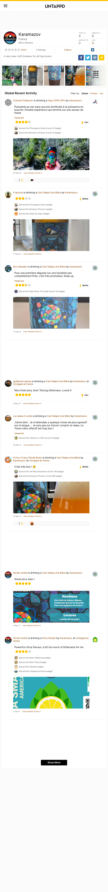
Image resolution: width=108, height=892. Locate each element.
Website (101, 57)
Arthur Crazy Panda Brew (27, 457)
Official (92, 49)
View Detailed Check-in (33, 173)
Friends (93, 93)
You (101, 93)
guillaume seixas (22, 381)
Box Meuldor (20, 266)
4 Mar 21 (16, 626)
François (18, 192)
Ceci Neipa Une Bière (49, 192)
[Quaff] (32, 180)
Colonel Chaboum (23, 100)
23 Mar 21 (17, 516)
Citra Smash (49, 638)
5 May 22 (17, 403)
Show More (54, 762)
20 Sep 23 (17, 173)
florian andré (20, 572)
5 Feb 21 (16, 711)
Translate (19, 118)
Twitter (88, 57)
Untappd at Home (23, 384)
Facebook (81, 57)
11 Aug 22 (17, 254)
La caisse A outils (22, 416)
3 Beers (67, 49)
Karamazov (75, 100)
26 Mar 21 (17, 445)
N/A (24, 49)
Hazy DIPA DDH (56, 100)
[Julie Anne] (32, 523)
